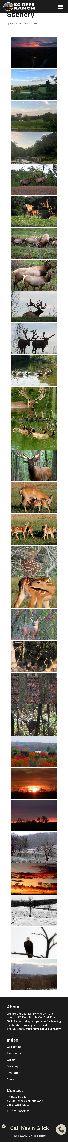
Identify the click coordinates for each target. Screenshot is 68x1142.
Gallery (11, 1059)
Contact (12, 1079)
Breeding (12, 1066)
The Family (14, 1072)
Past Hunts (14, 1053)
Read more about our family (43, 1029)
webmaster (16, 23)
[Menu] (60, 6)
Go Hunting (14, 1047)
